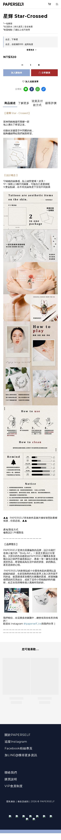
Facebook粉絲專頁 (18, 748)
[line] (26, 89)
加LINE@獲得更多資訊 (21, 755)
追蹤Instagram (16, 741)
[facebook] (31, 89)
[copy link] (43, 89)
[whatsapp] (37, 89)
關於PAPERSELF (17, 735)
